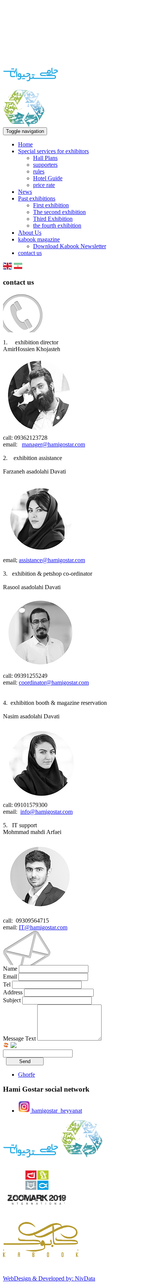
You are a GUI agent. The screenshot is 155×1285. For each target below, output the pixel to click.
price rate (44, 185)
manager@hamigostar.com (53, 444)
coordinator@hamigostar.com (54, 682)
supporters (45, 164)
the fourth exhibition (57, 225)
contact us (30, 253)
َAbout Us (29, 232)
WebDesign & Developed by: (49, 1278)
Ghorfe (26, 1074)
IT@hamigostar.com (43, 927)
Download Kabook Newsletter (69, 246)
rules (38, 171)
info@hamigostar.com (46, 811)
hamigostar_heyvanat (56, 1110)
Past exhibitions (36, 198)
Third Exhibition (53, 219)
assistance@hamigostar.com (52, 560)
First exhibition (51, 205)
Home (25, 144)
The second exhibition (59, 212)
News (25, 192)
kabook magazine (39, 239)
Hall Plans (45, 158)
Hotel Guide (47, 178)
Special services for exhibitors (53, 151)
